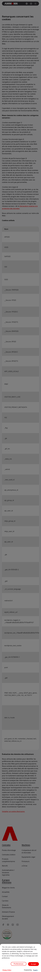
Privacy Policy (6, 970)
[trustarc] (35, 970)
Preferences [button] (18, 964)
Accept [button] (33, 964)
